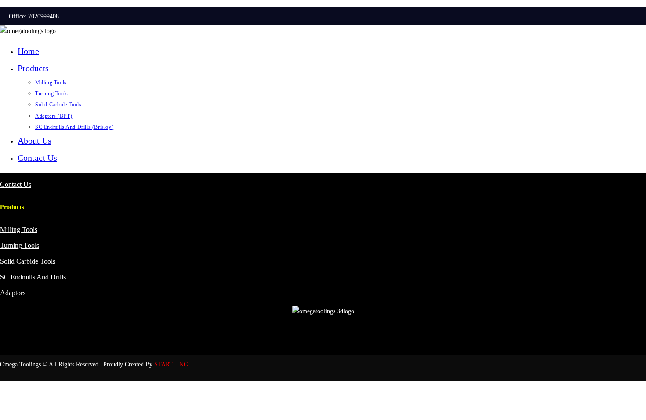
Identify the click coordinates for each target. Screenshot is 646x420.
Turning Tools (51, 94)
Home (28, 51)
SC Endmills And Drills (33, 277)
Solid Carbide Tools (58, 104)
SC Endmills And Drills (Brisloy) (74, 127)
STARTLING (171, 364)
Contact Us (37, 158)
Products (33, 68)
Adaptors (12, 293)
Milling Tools (51, 83)
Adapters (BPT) (53, 116)
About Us (34, 140)
